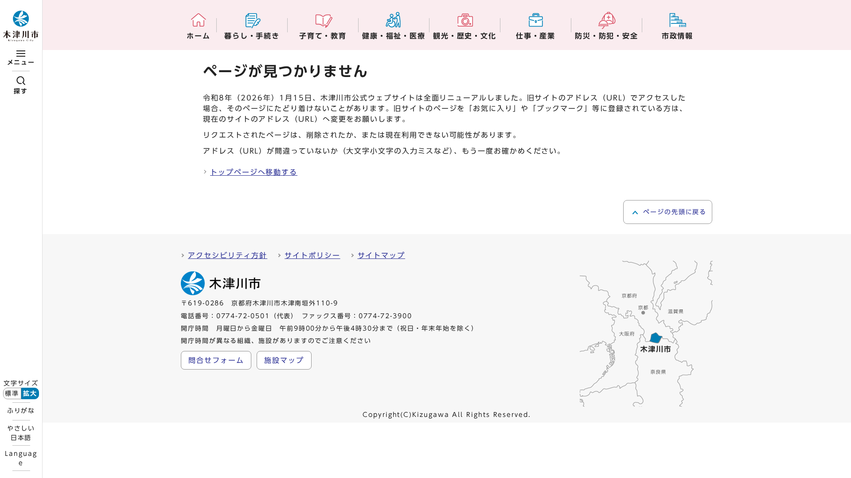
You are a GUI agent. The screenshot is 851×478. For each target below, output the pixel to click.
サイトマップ (382, 255)
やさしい (21, 432)
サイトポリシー (312, 255)
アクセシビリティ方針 (227, 255)
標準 (12, 393)
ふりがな (21, 411)
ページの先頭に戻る (675, 212)
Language (21, 458)
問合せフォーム (216, 360)
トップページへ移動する (253, 172)
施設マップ (284, 360)
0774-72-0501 (243, 316)
